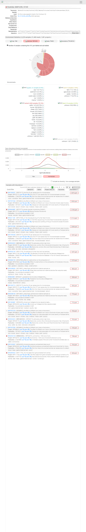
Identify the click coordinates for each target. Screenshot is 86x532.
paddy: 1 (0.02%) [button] (72, 94)
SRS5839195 (11, 260)
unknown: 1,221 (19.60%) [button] (69, 141)
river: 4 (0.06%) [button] (37, 94)
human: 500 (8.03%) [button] (36, 107)
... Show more (75, 33)
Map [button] (16, 41)
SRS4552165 (11, 336)
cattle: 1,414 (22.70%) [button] (35, 105)
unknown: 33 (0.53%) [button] (70, 105)
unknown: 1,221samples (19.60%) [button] (68, 139)
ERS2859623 (11, 353)
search (26, 194)
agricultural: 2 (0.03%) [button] (70, 92)
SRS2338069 (11, 268)
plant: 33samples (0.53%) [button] (70, 103)
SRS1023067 (11, 344)
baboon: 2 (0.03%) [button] (36, 128)
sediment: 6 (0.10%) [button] (36, 92)
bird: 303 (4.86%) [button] (37, 113)
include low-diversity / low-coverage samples (66, 181)
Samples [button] (35, 41)
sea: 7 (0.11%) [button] (38, 90)
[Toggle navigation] (81, 2)
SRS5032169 (11, 251)
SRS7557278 (11, 310)
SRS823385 (11, 277)
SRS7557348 (11, 201)
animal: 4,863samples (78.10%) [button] (34, 103)
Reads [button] (52, 41)
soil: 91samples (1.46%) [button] (71, 88)
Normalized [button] (51, 176)
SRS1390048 (11, 235)
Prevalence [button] (71, 41)
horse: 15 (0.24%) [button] (37, 119)
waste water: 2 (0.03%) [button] (35, 96)
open (21, 194)
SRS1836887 (11, 302)
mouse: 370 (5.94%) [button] (36, 111)
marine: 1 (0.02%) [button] (37, 100)
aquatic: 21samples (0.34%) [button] (35, 88)
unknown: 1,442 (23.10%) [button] (34, 136)
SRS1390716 (11, 285)
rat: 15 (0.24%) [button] (38, 121)
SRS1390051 (11, 192)
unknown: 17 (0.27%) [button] (70, 96)
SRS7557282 (11, 226)
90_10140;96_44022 (23, 16)
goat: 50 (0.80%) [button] (37, 117)
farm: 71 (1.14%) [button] (72, 90)
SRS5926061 (11, 243)
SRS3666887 (11, 209)
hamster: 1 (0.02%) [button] (36, 134)
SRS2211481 (11, 218)
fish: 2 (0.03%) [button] (38, 130)
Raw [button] (33, 176)
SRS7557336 (11, 327)
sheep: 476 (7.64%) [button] (36, 109)
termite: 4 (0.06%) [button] (37, 126)
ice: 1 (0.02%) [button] (38, 98)
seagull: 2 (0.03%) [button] (37, 132)
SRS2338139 (11, 294)
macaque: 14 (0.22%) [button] (35, 124)
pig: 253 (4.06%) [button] (37, 115)
